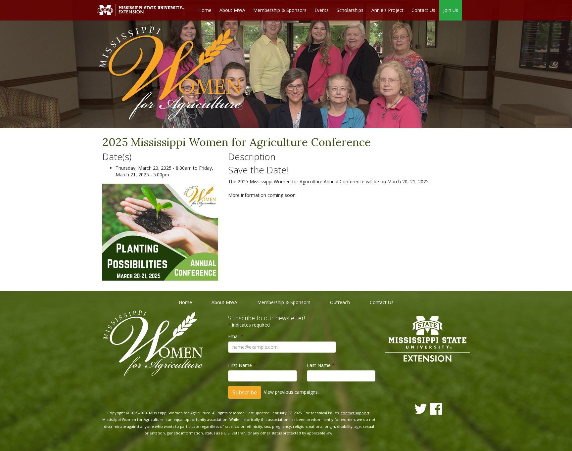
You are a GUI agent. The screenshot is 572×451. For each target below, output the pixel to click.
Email (236, 336)
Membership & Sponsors (280, 10)
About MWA (232, 10)
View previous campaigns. (291, 392)
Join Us (450, 10)
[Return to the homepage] (170, 74)
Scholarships (350, 10)
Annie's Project (387, 10)
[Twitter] (420, 409)
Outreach (340, 302)
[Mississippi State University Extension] (140, 10)
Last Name (321, 365)
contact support (355, 412)
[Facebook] (436, 409)
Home (205, 10)
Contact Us (423, 10)
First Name (242, 365)
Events (321, 10)
